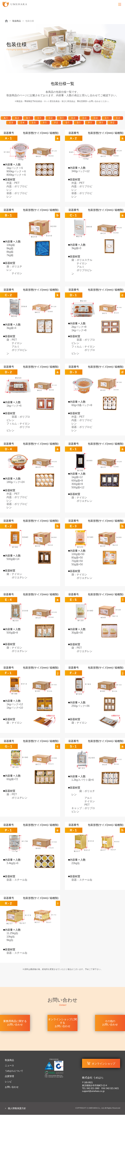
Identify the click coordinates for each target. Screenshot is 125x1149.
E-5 (33, 122)
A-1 (6, 118)
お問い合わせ (12, 1087)
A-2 (17, 118)
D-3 (84, 118)
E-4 (22, 122)
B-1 (28, 118)
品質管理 (9, 1076)
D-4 (95, 118)
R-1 (101, 122)
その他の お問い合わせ (110, 1023)
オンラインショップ (103, 1063)
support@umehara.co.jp (93, 1091)
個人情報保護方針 (17, 1108)
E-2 (118, 118)
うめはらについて (14, 1071)
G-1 (67, 122)
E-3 (11, 122)
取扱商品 (16, 21)
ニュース (9, 1065)
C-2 (50, 118)
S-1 (79, 122)
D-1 (62, 118)
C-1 (39, 118)
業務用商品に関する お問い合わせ (15, 1023)
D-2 (73, 118)
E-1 (107, 118)
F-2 (56, 122)
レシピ (8, 1081)
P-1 (90, 122)
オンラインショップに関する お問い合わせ (62, 1023)
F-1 (45, 122)
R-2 (112, 122)
